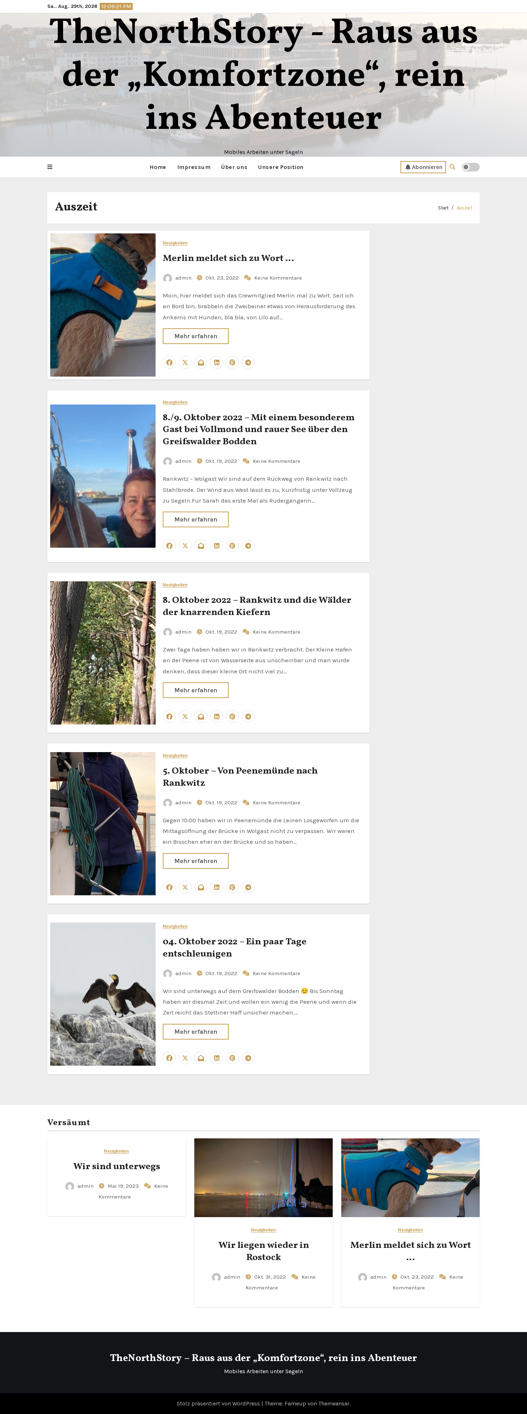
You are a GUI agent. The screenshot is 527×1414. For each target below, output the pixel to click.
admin (183, 278)
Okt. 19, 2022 (222, 461)
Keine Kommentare (278, 278)
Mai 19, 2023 (124, 1186)
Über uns (234, 167)
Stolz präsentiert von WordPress (219, 1403)
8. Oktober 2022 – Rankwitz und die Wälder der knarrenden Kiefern (257, 606)
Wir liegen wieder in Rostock (263, 1251)
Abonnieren (427, 167)
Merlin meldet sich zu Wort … (228, 258)
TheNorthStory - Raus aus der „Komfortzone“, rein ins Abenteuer (263, 77)
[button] (49, 167)
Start (443, 207)
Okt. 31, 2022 (271, 1277)
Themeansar (334, 1403)
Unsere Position (281, 167)
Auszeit (464, 207)
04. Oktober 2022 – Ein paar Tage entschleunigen (235, 947)
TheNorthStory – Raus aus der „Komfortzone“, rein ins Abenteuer (263, 1358)
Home (157, 167)
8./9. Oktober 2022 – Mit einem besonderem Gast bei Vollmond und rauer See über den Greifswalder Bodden (259, 430)
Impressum (194, 167)
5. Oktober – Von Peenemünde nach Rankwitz (240, 777)
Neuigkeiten (175, 243)
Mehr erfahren (195, 336)
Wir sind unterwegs (116, 1166)
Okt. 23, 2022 (222, 278)
